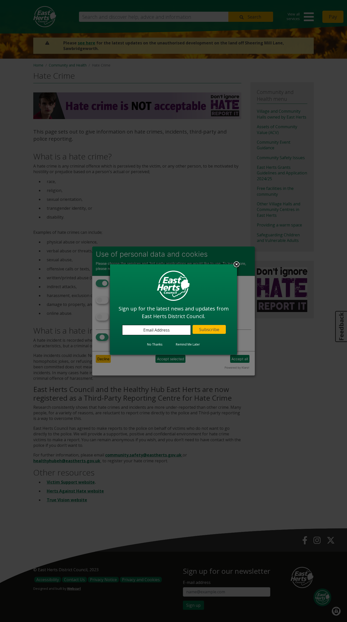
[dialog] (173, 309)
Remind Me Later (188, 344)
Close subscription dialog (236, 265)
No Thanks (154, 344)
